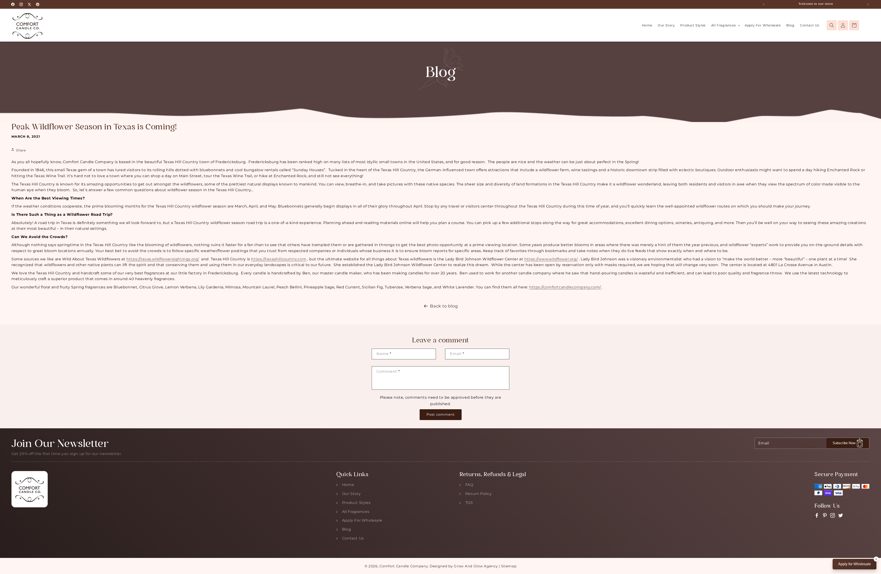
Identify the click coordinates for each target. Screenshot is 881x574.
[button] (725, 25)
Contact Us (353, 538)
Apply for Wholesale (854, 564)
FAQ (469, 485)
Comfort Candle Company (403, 566)
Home (348, 485)
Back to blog (444, 306)
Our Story (351, 494)
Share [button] (21, 150)
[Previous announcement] (764, 4)
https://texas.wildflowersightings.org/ (162, 259)
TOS (469, 502)
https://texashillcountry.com (278, 259)
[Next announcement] (868, 4)
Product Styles (356, 502)
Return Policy (478, 494)
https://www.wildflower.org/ (551, 259)
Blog (346, 529)
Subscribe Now (844, 443)
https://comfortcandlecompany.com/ (565, 287)
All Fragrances (355, 511)
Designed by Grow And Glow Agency (464, 566)
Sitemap (509, 566)
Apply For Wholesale (362, 520)
